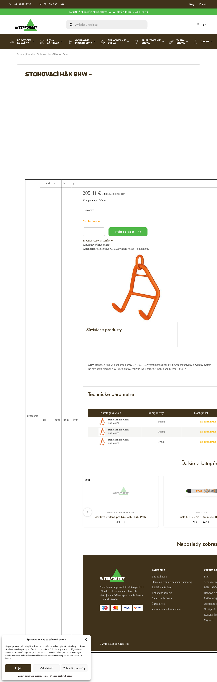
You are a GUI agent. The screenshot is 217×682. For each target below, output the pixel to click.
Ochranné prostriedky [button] (83, 42)
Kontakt (203, 4)
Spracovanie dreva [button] (117, 42)
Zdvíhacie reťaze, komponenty (132, 248)
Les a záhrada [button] (53, 42)
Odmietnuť (46, 668)
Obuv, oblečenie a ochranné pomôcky (172, 582)
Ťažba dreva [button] (180, 42)
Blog (191, 4)
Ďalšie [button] (205, 41)
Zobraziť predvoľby (74, 668)
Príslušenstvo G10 (105, 248)
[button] (85, 639)
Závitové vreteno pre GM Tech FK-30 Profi (120, 517)
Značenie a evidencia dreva (166, 609)
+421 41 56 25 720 (22, 4)
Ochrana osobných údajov (61, 675)
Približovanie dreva (162, 587)
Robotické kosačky (162, 592)
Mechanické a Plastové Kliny (120, 512)
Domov (20, 54)
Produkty (30, 54)
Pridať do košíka (125, 232)
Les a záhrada (159, 576)
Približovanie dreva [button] (151, 42)
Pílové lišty (201, 512)
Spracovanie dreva (162, 598)
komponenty (94, 200)
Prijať (18, 668)
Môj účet (208, 620)
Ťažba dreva (158, 603)
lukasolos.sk (123, 644)
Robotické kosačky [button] (24, 42)
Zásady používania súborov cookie (33, 675)
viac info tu (140, 12)
